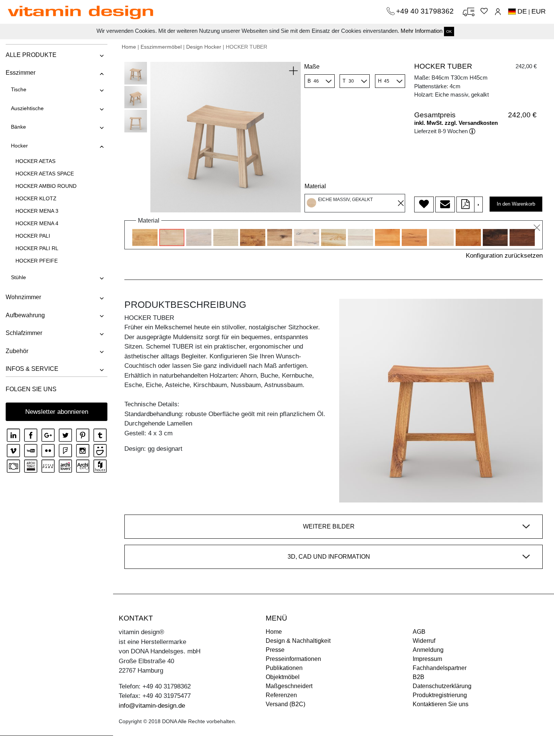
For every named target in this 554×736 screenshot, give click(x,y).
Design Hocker (203, 47)
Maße (312, 66)
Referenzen (281, 695)
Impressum (427, 659)
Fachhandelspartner (440, 668)
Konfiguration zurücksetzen (504, 255)
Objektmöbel (283, 677)
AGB (419, 631)
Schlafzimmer (24, 333)
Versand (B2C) (285, 704)
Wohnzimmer (23, 297)
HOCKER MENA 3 (36, 211)
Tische (18, 89)
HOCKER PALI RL (36, 248)
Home (129, 47)
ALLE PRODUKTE (31, 55)
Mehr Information (421, 31)
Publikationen (284, 668)
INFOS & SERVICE (32, 369)
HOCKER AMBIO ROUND (46, 186)
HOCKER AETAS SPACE (44, 174)
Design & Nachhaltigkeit (298, 641)
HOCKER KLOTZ (36, 198)
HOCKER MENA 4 (36, 223)
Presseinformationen (293, 659)
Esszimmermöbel (161, 47)
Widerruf (424, 641)
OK (449, 31)
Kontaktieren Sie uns (440, 704)
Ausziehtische (27, 108)
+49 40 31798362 (426, 11)
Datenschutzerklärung (442, 686)
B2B (418, 677)
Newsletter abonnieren (56, 411)
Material (315, 186)
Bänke (18, 127)
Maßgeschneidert (289, 686)
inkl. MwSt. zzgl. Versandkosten (456, 123)
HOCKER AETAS (35, 161)
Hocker (19, 146)
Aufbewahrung (25, 315)
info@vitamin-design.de (152, 705)
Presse (275, 650)
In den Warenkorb (516, 204)
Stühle (18, 277)
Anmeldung (428, 650)
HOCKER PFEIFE (36, 261)
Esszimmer (20, 72)
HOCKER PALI (32, 236)
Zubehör (17, 351)
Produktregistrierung (440, 695)
